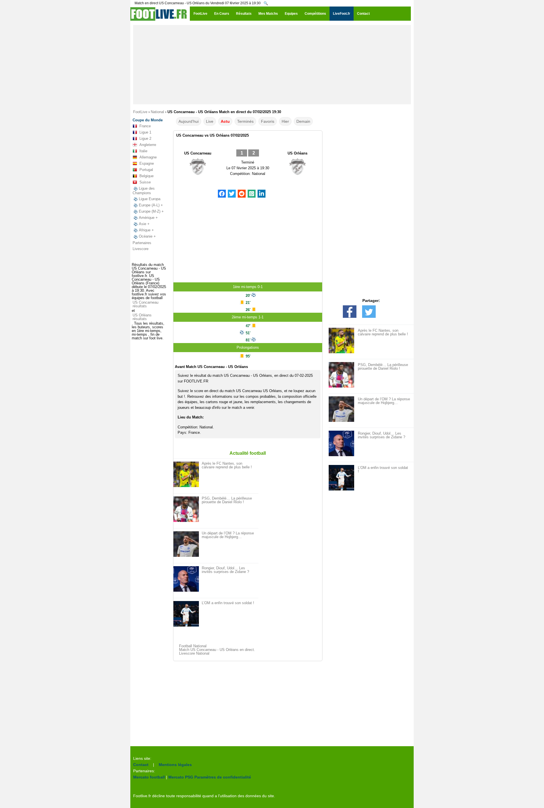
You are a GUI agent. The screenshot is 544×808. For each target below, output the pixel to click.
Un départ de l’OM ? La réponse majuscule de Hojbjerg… (228, 535)
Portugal (146, 170)
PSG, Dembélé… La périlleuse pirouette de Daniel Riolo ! (227, 500)
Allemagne (148, 157)
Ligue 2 (145, 138)
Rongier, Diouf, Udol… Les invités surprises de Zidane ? (225, 570)
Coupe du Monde (148, 120)
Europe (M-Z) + (151, 211)
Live (209, 121)
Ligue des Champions (144, 190)
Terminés (245, 121)
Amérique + (148, 217)
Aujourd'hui (188, 121)
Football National (193, 646)
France (145, 126)
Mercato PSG (180, 777)
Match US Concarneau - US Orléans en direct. (217, 650)
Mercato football (149, 777)
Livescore (140, 249)
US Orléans (297, 153)
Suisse (145, 182)
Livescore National (194, 653)
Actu (225, 121)
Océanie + (147, 236)
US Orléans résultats (142, 317)
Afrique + (146, 230)
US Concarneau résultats (145, 304)
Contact (140, 764)
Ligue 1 (145, 132)
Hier (285, 121)
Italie (143, 151)
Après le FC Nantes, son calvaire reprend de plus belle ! (227, 465)
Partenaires (142, 243)
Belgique (146, 176)
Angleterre (147, 145)
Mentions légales (175, 764)
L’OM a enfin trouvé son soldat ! (228, 603)
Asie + (144, 224)
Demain (303, 121)
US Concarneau (197, 153)
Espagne (146, 163)
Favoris (267, 121)
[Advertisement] (272, 64)
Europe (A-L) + (151, 205)
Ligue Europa (149, 199)
